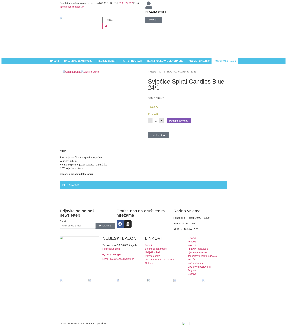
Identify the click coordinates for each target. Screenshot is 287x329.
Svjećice (183, 72)
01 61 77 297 (126, 3)
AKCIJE (193, 61)
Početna (152, 72)
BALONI (54, 61)
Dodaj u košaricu (178, 120)
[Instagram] (128, 224)
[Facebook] (120, 224)
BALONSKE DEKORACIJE (78, 61)
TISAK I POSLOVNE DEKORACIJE (165, 61)
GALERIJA (204, 61)
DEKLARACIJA (70, 185)
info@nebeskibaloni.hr (72, 7)
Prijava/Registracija (155, 11)
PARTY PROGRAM (132, 61)
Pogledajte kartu (111, 249)
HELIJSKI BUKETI (106, 61)
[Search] (106, 26)
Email (63, 221)
